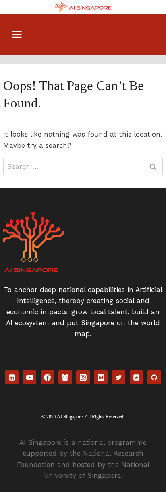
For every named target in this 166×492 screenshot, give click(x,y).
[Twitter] (118, 377)
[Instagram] (83, 377)
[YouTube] (29, 377)
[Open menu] (17, 34)
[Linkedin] (12, 377)
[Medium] (101, 377)
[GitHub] (154, 377)
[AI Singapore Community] (83, 7)
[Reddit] (136, 377)
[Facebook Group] (65, 377)
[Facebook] (47, 377)
